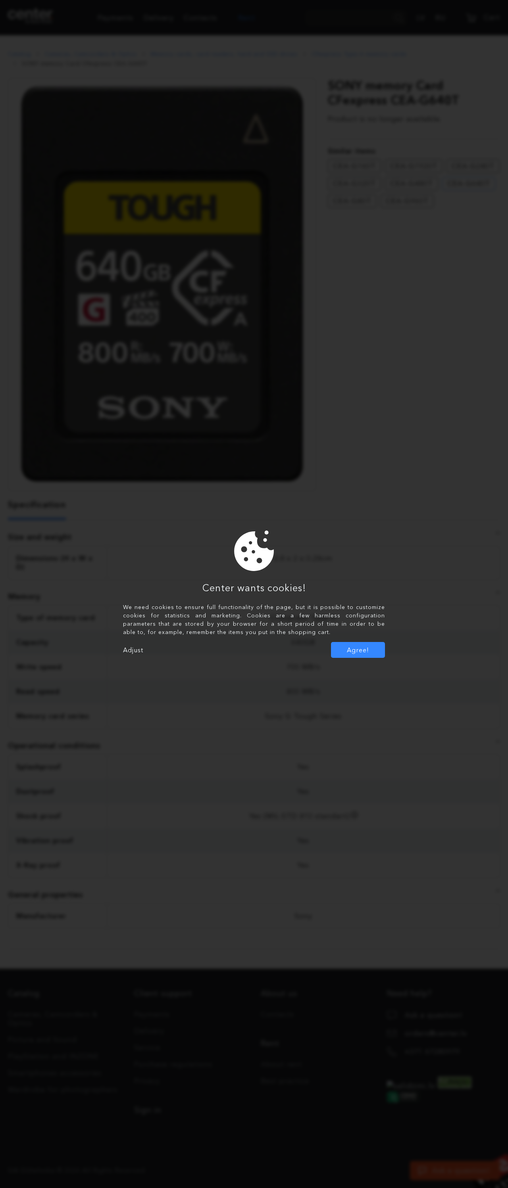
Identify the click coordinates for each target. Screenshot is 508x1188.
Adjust (133, 650)
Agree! (358, 650)
